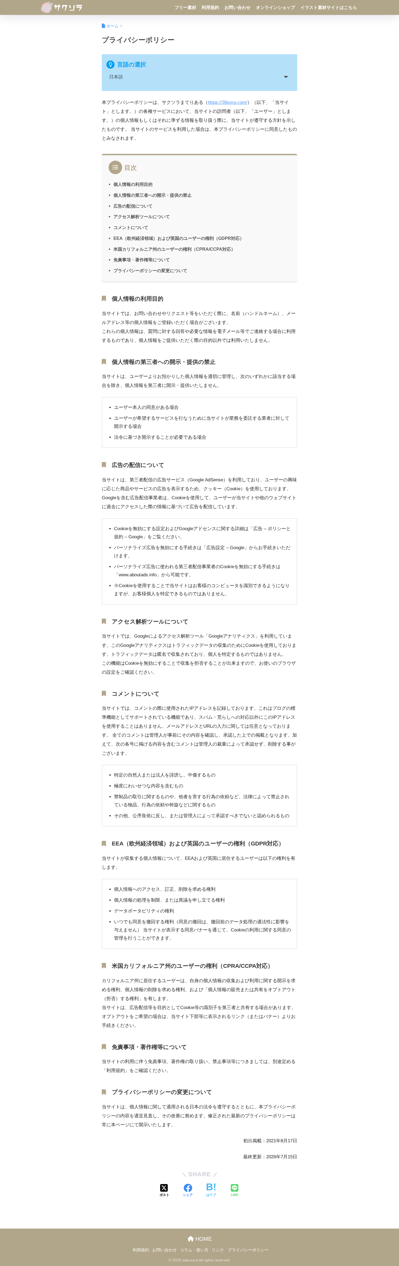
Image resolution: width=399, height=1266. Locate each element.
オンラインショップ (275, 7)
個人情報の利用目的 (133, 184)
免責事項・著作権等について (141, 259)
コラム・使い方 (194, 1250)
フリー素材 (185, 7)
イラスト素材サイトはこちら (328, 7)
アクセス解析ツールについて (141, 216)
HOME (203, 1239)
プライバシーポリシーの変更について (150, 270)
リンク (218, 1250)
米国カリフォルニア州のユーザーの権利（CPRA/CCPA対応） (174, 249)
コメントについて (130, 227)
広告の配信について (133, 205)
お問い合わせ (237, 7)
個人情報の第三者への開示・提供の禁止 (152, 195)
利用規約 (210, 7)
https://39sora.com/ (227, 102)
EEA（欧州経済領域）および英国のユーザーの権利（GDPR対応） (178, 238)
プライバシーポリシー (248, 1250)
